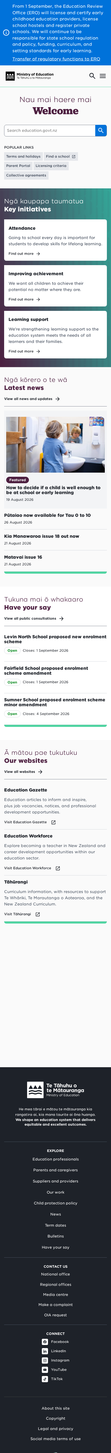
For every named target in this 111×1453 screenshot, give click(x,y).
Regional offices (55, 1284)
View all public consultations (30, 618)
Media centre (55, 1295)
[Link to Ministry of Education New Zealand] (55, 1090)
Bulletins (55, 1236)
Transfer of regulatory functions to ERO (56, 58)
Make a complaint (55, 1305)
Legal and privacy (55, 1428)
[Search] (101, 130)
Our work (55, 1192)
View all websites (19, 772)
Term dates (55, 1225)
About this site (56, 1408)
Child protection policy (55, 1203)
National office (55, 1274)
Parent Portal (18, 166)
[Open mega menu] (103, 76)
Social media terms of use (55, 1438)
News (55, 1214)
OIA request (55, 1315)
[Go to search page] (92, 76)
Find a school (58, 156)
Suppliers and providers (55, 1181)
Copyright (55, 1418)
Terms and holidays (23, 156)
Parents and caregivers (55, 1170)
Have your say (55, 1247)
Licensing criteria (51, 166)
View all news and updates (28, 399)
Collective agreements (26, 175)
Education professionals (56, 1159)
